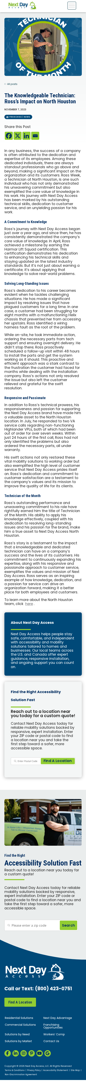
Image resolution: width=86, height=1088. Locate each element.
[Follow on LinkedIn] (15, 1053)
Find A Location (20, 1002)
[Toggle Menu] (72, 5)
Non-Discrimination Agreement (21, 1074)
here (29, 604)
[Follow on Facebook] (7, 1053)
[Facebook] (9, 136)
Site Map (75, 1070)
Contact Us (51, 1041)
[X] (18, 136)
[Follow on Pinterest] (31, 1053)
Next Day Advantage (57, 1018)
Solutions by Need (17, 1034)
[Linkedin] (26, 136)
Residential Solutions (19, 1018)
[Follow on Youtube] (39, 1053)
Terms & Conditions (15, 1070)
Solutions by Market (18, 1041)
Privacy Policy (34, 1070)
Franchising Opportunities (53, 1026)
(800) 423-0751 (53, 989)
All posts (12, 84)
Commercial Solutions (20, 1025)
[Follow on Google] (47, 1053)
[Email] (35, 136)
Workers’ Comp (54, 1034)
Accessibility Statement (55, 1070)
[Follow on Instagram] (23, 1053)
